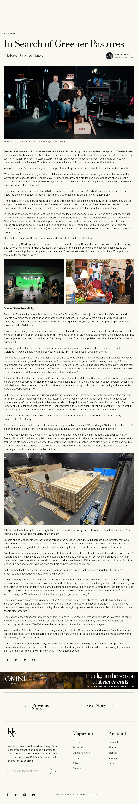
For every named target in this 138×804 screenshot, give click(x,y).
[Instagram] (25, 795)
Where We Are (81, 752)
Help (111, 763)
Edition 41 (9, 33)
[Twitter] (16, 795)
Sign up (112, 752)
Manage (113, 758)
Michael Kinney (122, 54)
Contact (77, 768)
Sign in (112, 747)
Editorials (78, 747)
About (76, 758)
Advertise (78, 763)
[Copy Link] (33, 660)
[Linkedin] (33, 795)
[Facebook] (7, 795)
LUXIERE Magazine (72, 795)
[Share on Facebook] (7, 660)
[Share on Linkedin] (25, 660)
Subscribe (114, 742)
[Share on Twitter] (16, 660)
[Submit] (55, 771)
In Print (77, 742)
